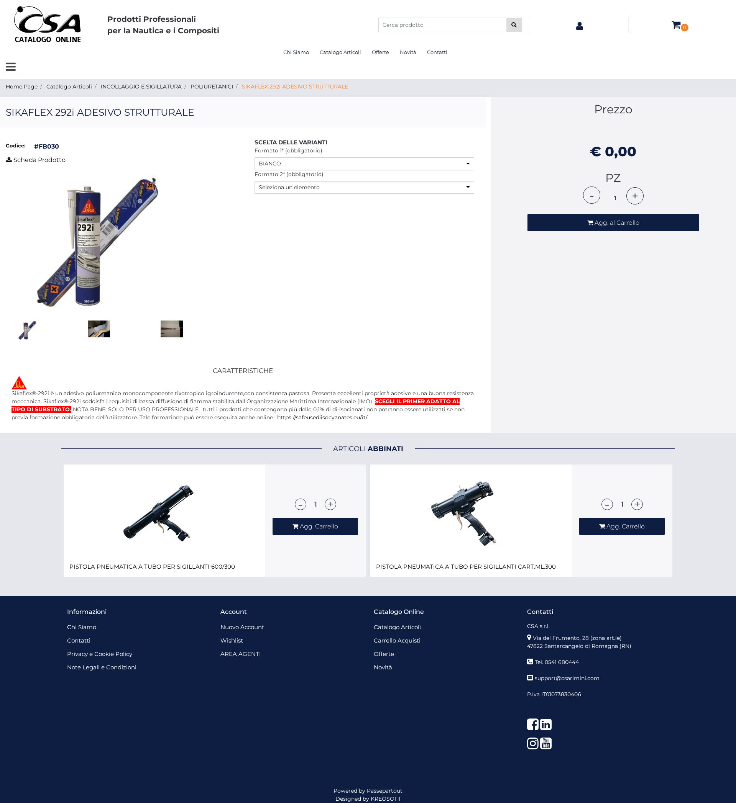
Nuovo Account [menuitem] (242, 627)
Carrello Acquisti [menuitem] (397, 640)
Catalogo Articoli (69, 86)
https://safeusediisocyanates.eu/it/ (322, 417)
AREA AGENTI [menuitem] (240, 653)
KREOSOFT (386, 798)
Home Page (22, 86)
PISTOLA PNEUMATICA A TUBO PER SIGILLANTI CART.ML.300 (466, 566)
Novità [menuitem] (408, 52)
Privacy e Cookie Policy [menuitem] (99, 653)
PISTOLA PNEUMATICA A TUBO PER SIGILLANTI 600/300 (152, 566)
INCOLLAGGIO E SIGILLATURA (141, 86)
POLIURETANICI (212, 86)
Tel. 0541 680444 (557, 662)
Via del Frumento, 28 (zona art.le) (577, 638)
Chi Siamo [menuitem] (296, 52)
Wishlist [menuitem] (231, 640)
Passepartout (384, 790)
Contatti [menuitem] (437, 52)
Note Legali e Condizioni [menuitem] (101, 667)
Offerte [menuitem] (380, 52)
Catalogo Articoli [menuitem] (340, 52)
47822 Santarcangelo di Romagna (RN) (579, 646)
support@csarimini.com (567, 678)
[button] (514, 25)
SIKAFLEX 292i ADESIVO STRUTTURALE (295, 86)
